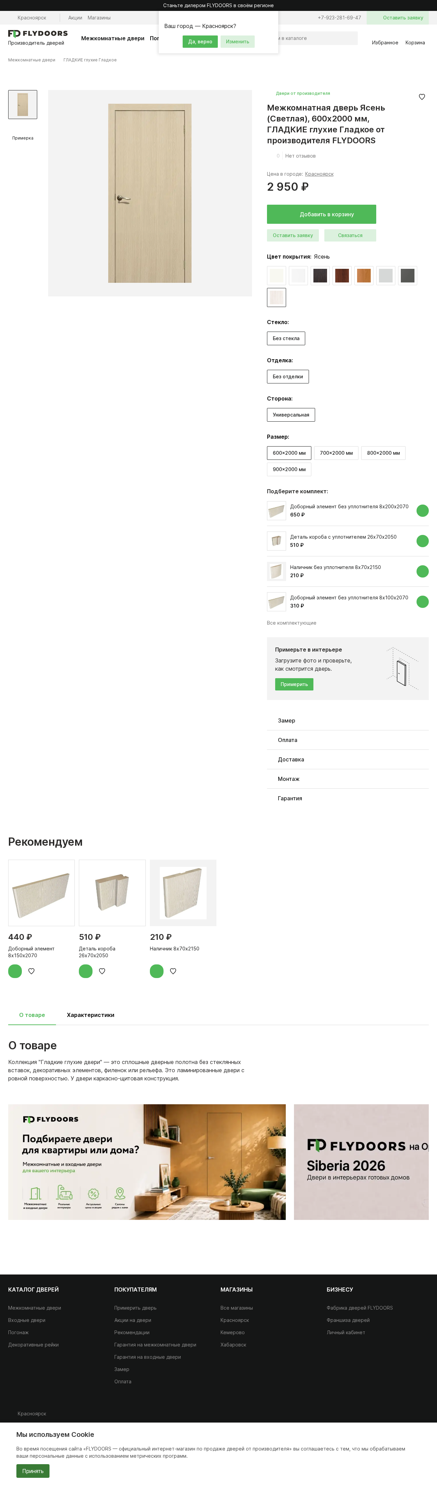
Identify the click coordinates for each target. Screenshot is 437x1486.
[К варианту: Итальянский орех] (342, 275)
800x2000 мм (383, 453)
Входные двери (26, 1320)
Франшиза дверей (348, 1320)
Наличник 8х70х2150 (174, 948)
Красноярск (319, 174)
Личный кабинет (346, 1332)
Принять (33, 1471)
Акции (75, 17)
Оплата (122, 1381)
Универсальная (291, 415)
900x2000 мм (289, 469)
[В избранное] (422, 97)
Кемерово (233, 1332)
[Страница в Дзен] (422, 1416)
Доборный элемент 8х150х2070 (31, 952)
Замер (121, 1369)
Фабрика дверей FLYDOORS (360, 1308)
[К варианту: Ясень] (276, 297)
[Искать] (351, 38)
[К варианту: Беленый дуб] (276, 275)
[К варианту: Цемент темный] (407, 275)
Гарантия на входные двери (147, 1357)
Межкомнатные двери (112, 38)
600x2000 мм (289, 453)
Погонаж (18, 1332)
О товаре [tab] (32, 1014)
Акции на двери (132, 1320)
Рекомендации (132, 1332)
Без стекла (286, 338)
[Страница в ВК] (394, 1416)
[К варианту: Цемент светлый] (385, 275)
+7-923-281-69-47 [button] (339, 17)
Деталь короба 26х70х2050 (97, 952)
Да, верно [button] (200, 41)
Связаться (350, 235)
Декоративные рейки (33, 1344)
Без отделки (288, 376)
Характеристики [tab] (90, 1014)
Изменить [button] (237, 41)
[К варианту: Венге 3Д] (320, 275)
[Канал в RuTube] (381, 1416)
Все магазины (237, 1308)
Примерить (294, 684)
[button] (272, 17)
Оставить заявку (293, 235)
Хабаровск (233, 1344)
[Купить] (423, 511)
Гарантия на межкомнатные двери (155, 1344)
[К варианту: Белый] (298, 275)
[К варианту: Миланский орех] (363, 275)
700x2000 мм (336, 453)
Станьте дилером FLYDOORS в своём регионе (218, 5)
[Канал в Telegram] (408, 1416)
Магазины (99, 17)
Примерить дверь (135, 1308)
